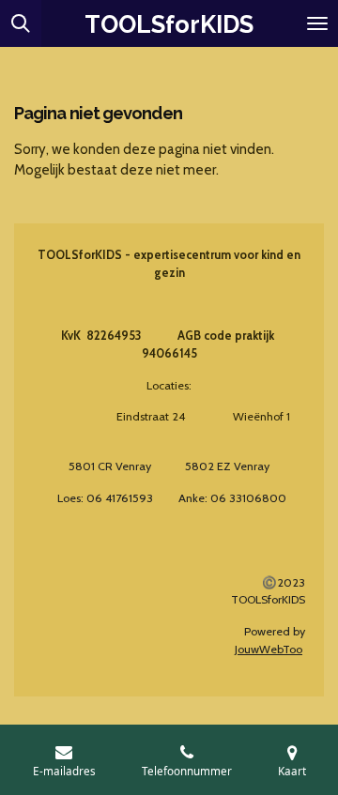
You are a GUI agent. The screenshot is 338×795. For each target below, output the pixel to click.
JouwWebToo (268, 649)
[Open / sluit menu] (317, 23)
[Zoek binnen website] (20, 23)
